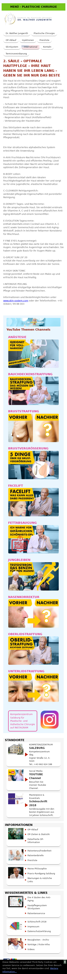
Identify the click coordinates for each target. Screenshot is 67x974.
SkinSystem (12, 47)
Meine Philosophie (37, 868)
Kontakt (47, 47)
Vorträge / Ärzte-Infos (38, 944)
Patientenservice (36, 913)
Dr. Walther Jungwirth (17, 33)
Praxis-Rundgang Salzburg (41, 873)
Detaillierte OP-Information (35, 841)
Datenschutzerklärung (39, 931)
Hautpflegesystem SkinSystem (37, 907)
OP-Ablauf (11, 40)
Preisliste (44, 40)
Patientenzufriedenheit (39, 850)
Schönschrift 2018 (36, 921)
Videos (31, 949)
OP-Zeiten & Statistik (38, 834)
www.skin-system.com (15, 300)
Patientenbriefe (35, 855)
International (30, 47)
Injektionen (28, 40)
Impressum (33, 926)
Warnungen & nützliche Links (39, 880)
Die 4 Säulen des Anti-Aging (39, 899)
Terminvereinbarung (16, 53)
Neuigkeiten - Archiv (38, 940)
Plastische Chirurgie (44, 33)
